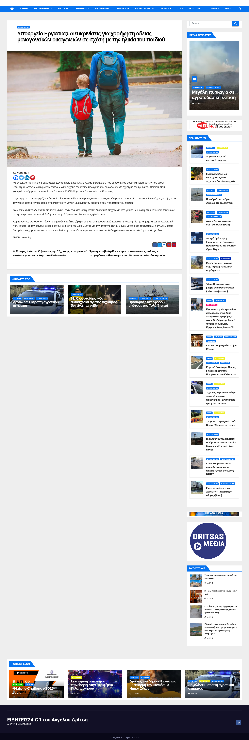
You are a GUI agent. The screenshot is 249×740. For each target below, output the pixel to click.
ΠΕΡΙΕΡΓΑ (214, 8)
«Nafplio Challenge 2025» (33, 688)
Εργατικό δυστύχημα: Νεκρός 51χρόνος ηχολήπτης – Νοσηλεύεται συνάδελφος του (221, 371)
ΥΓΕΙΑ (180, 8)
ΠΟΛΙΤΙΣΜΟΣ (196, 8)
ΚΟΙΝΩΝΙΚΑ (211, 341)
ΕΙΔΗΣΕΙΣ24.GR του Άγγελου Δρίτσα (47, 720)
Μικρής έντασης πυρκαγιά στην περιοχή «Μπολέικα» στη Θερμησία (219, 267)
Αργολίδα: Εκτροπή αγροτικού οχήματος (36, 304)
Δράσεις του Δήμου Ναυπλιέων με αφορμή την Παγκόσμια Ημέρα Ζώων (153, 685)
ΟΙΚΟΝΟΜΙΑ (81, 8)
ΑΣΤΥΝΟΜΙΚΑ (29, 298)
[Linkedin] (27, 177)
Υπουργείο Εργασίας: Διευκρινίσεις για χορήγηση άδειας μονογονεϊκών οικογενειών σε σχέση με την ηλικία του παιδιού (91, 36)
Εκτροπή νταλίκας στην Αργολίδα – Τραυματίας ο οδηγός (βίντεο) (219, 492)
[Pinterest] (32, 177)
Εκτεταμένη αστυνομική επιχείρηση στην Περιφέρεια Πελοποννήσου (92, 685)
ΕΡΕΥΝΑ (165, 8)
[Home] (12, 9)
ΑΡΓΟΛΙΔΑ (63, 8)
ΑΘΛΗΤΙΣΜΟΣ (18, 684)
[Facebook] (15, 177)
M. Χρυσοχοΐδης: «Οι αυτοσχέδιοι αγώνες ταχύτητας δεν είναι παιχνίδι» (94, 302)
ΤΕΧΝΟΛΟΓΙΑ (212, 305)
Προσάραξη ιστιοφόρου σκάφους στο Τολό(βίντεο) (148, 304)
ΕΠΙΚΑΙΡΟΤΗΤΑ (42, 8)
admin (197, 104)
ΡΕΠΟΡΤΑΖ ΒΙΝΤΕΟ (145, 8)
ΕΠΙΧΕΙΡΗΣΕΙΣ (102, 8)
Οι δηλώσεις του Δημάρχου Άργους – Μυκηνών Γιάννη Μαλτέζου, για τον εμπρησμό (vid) (220, 609)
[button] (240, 8)
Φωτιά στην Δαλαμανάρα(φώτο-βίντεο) (212, 97)
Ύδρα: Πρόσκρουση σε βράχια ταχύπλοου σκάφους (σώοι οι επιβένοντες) (220, 288)
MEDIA (228, 8)
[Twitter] (21, 177)
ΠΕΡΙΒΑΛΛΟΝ (122, 8)
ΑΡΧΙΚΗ (24, 8)
